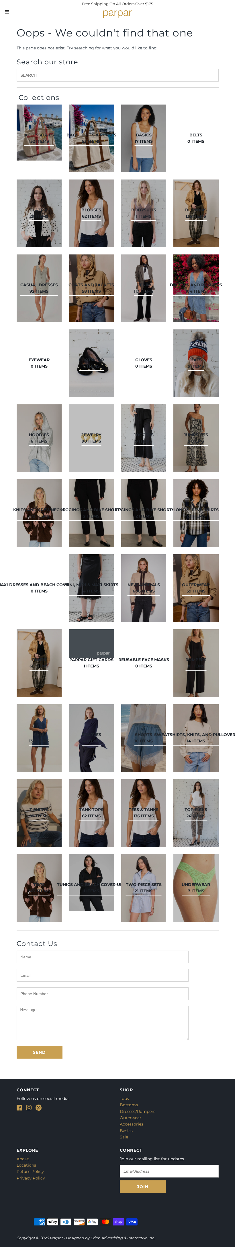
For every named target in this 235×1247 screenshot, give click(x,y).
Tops (124, 1098)
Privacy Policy (31, 1178)
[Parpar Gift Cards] (91, 643)
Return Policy (30, 1171)
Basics (126, 1130)
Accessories (131, 1124)
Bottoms (129, 1104)
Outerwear (130, 1117)
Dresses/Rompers (137, 1111)
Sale (124, 1137)
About (23, 1158)
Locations (26, 1165)
